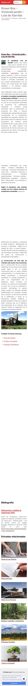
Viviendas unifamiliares (11, 344)
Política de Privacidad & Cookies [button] (11, 679)
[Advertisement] (14, 37)
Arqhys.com (5, 2)
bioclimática (15, 73)
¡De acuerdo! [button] (14, 683)
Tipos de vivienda (9, 338)
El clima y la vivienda (10, 341)
